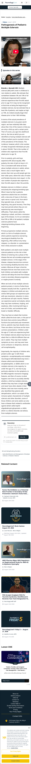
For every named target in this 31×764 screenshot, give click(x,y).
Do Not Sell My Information (15, 706)
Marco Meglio (16, 530)
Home (3, 17)
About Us (15, 694)
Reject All (15, 756)
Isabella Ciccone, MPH (9, 498)
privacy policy (9, 442)
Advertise (15, 702)
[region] (15, 745)
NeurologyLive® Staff (10, 601)
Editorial (15, 698)
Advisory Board (15, 696)
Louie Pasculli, (8, 530)
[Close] (29, 728)
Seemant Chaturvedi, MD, (11, 496)
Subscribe (22, 437)
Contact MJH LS (15, 704)
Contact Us (15, 700)
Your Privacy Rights (15, 712)
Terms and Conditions (15, 708)
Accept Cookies (15, 761)
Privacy (15, 710)
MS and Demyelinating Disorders (11, 451)
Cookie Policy (14, 748)
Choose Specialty (13, 7)
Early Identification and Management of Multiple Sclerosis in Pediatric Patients (16, 454)
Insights (8, 17)
